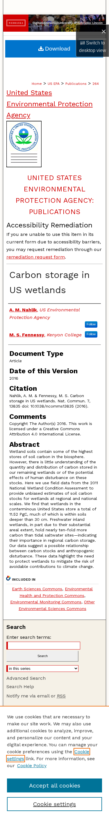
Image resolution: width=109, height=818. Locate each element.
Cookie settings (54, 804)
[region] (54, 762)
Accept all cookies (54, 785)
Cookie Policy (32, 765)
